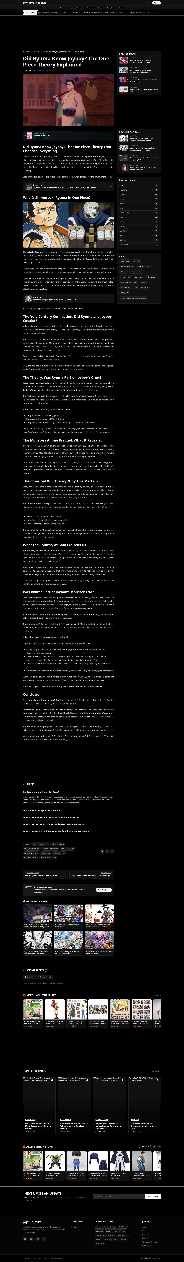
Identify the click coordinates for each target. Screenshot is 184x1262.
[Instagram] (37, 1239)
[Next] (159, 1146)
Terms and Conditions (150, 1242)
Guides (121, 8)
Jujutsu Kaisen (76, 1231)
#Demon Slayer (126, 277)
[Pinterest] (44, 1239)
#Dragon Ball (125, 293)
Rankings (90, 8)
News (71, 8)
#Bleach (143, 282)
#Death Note (125, 261)
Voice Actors (100, 1244)
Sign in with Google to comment (39, 977)
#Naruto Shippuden (141, 287)
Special (100, 8)
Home (62, 8)
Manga (116, 1231)
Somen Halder (30, 70)
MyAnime (34, 2)
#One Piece (138, 277)
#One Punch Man (137, 272)
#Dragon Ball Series (144, 266)
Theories (36, 52)
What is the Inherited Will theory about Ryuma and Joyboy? (51, 817)
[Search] (148, 3)
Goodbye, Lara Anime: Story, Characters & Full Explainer (87, 13)
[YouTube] (31, 1239)
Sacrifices (107, 1239)
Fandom (91, 456)
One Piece (74, 1227)
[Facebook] (25, 1239)
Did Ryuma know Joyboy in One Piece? (41, 792)
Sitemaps (145, 1234)
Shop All (156, 995)
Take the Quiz (103, 890)
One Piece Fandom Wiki (73, 308)
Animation (99, 1227)
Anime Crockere (111, 1227)
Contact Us (146, 1246)
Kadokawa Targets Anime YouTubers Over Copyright (142, 13)
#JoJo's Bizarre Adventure (129, 282)
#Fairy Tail (137, 261)
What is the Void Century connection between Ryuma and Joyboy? (54, 824)
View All (156, 1071)
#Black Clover (151, 277)
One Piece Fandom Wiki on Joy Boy (86, 686)
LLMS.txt (145, 1231)
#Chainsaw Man (126, 287)
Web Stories (146, 1227)
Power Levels (100, 1235)
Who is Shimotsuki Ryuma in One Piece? (41, 810)
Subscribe (153, 1196)
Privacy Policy (147, 1238)
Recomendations (122, 1235)
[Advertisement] (92, 30)
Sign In (156, 3)
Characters (99, 1231)
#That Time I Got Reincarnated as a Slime (134, 298)
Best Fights (122, 1227)
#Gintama (124, 272)
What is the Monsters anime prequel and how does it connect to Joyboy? (57, 831)
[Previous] (154, 1146)
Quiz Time (111, 8)
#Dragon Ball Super (127, 266)
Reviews (80, 8)
